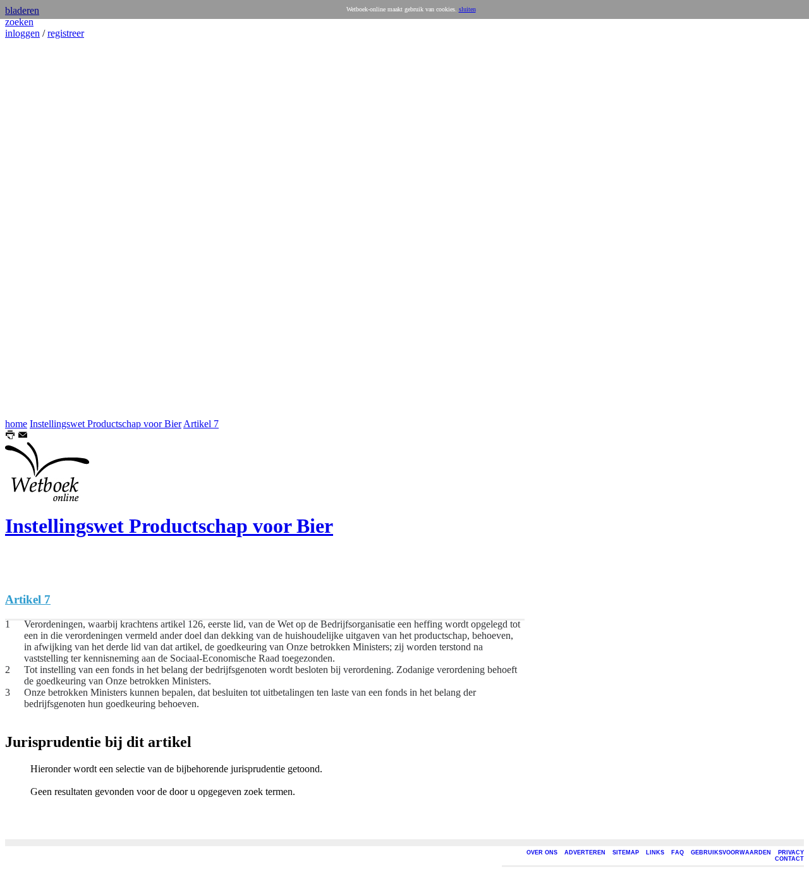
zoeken (19, 21)
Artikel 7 (201, 423)
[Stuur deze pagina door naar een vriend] (23, 436)
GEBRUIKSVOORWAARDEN (731, 852)
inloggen (22, 33)
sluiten (467, 9)
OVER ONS (541, 852)
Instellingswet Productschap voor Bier (105, 423)
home (16, 423)
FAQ (677, 852)
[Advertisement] (43, 228)
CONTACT (789, 859)
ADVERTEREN (584, 852)
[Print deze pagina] (10, 436)
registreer (65, 33)
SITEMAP (625, 852)
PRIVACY (791, 852)
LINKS (655, 852)
